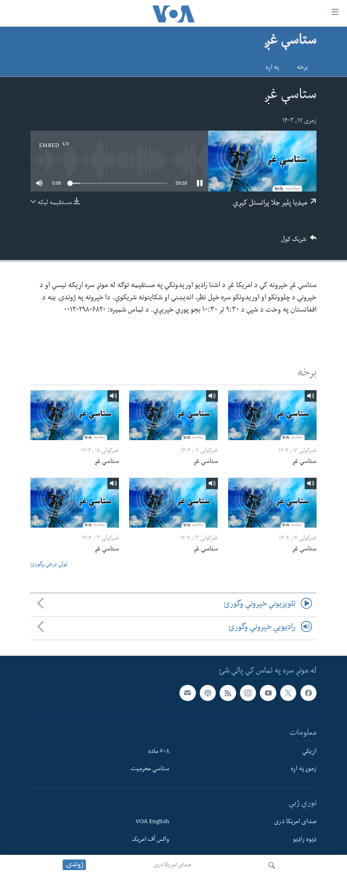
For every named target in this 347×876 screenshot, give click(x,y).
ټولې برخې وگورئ (48, 565)
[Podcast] (208, 693)
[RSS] (228, 693)
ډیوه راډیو (305, 840)
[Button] (299, 242)
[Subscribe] (187, 693)
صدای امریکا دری (172, 865)
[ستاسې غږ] (272, 415)
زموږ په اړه (304, 769)
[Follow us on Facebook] (308, 693)
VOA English (152, 822)
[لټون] (271, 865)
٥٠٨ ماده (158, 752)
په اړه (272, 68)
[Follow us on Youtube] (268, 693)
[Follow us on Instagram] (248, 693)
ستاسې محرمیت (149, 769)
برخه (302, 68)
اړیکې (309, 752)
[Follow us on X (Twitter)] (288, 693)
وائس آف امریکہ (150, 840)
